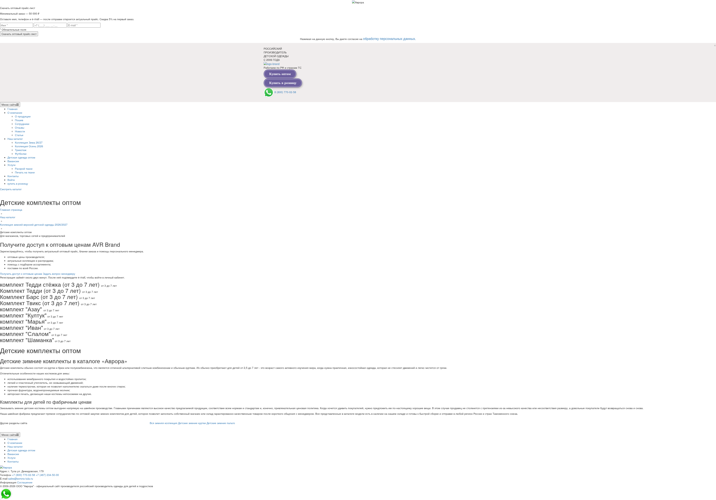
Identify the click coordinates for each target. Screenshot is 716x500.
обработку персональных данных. (389, 38)
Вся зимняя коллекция (163, 423)
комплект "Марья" (23, 321)
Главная (12, 109)
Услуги (11, 165)
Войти (11, 180)
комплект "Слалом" (25, 334)
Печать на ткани (25, 172)
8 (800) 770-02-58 (285, 92)
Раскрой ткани (23, 168)
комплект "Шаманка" (27, 340)
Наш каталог (15, 139)
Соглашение (24, 482)
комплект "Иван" (21, 327)
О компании (14, 112)
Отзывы (19, 127)
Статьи (19, 135)
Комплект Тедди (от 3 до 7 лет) (41, 290)
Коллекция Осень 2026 (29, 146)
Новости (20, 131)
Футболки (20, 153)
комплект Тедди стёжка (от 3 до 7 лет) (50, 284)
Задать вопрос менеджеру (59, 273)
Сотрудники (22, 124)
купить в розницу (17, 183)
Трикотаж (20, 150)
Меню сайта (8, 104)
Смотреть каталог (11, 189)
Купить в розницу (282, 83)
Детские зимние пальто (221, 423)
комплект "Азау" (21, 309)
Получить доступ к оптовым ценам (21, 273)
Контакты (13, 176)
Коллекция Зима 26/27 (29, 142)
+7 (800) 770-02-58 (23, 475)
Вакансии (13, 161)
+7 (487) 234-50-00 (47, 475)
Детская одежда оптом (21, 157)
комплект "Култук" (23, 315)
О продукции (23, 116)
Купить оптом (280, 74)
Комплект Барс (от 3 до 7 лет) (39, 297)
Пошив (19, 120)
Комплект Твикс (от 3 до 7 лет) (40, 303)
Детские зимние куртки (192, 423)
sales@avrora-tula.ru (20, 478)
